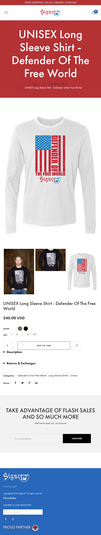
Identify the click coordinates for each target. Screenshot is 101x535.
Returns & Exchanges (21, 363)
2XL (34, 334)
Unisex (73, 375)
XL (28, 334)
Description (14, 352)
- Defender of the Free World (31, 375)
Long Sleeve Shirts (57, 84)
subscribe (77, 438)
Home (35, 84)
